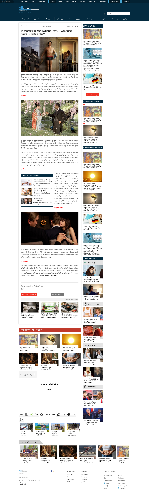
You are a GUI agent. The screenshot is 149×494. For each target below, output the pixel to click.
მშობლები (83, 1)
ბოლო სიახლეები (92, 95)
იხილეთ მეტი (27, 374)
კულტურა (79, 19)
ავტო (67, 1)
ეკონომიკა (37, 19)
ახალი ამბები (24, 1)
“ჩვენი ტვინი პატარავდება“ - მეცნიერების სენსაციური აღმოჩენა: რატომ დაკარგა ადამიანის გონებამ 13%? (91, 133)
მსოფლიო (49, 19)
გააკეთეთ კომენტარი (29, 294)
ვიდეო (53, 1)
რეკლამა (126, 1)
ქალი (32, 1)
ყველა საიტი (92, 1)
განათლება (60, 19)
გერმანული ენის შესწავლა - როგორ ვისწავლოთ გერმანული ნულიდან (92, 87)
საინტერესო (103, 19)
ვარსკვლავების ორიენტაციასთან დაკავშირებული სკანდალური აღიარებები (42, 201)
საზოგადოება (25, 19)
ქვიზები (125, 19)
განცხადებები (115, 1)
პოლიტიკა (115, 19)
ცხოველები (103, 1)
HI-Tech (70, 19)
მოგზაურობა (91, 19)
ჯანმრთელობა (42, 1)
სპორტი (60, 1)
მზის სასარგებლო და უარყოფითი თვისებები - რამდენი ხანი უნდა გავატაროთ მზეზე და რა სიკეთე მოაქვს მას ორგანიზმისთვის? (92, 187)
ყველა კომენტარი (57, 294)
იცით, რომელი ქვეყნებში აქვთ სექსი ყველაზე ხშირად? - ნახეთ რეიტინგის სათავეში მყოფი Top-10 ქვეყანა (42, 182)
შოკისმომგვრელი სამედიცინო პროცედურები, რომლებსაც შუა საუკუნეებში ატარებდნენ (92, 43)
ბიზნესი (74, 1)
